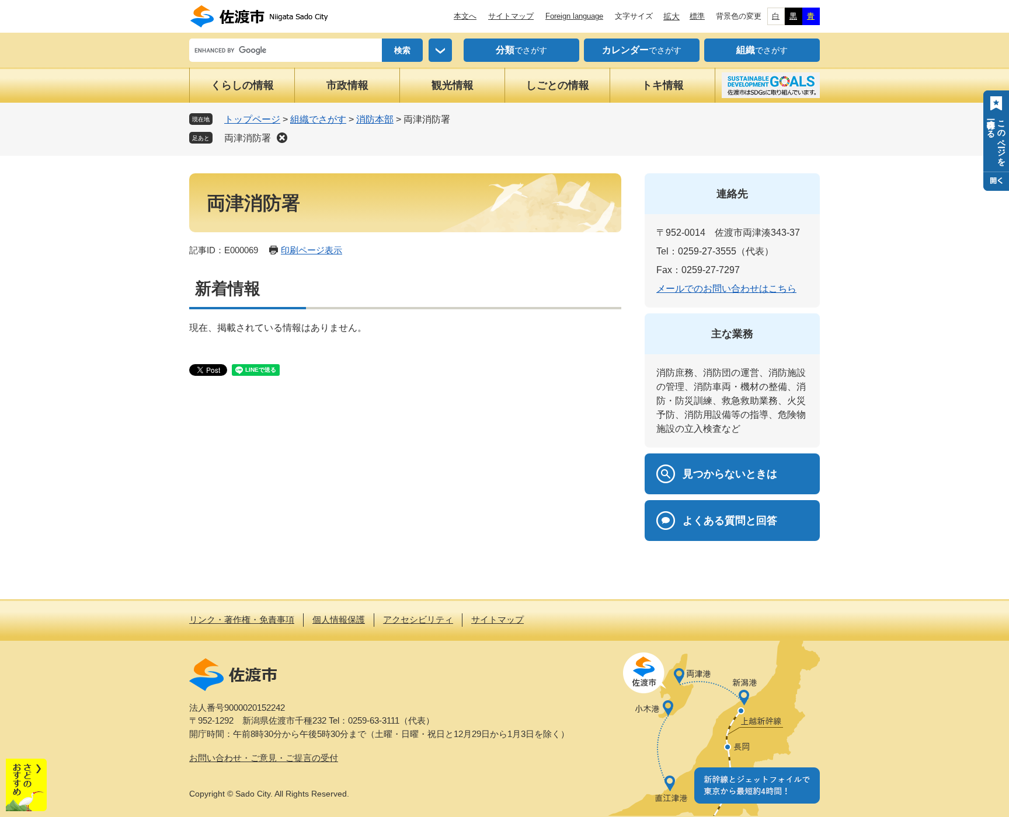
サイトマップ (511, 16)
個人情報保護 (338, 619)
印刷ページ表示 (311, 250)
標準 (697, 16)
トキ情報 (663, 85)
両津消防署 (247, 138)
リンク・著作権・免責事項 (241, 619)
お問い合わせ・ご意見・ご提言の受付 (263, 758)
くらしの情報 (242, 85)
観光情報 (453, 85)
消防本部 (375, 119)
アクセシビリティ (418, 619)
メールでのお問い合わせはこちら (726, 289)
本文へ (465, 16)
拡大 (671, 16)
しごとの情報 (557, 85)
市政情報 (347, 85)
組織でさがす (318, 119)
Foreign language (574, 16)
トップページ (252, 119)
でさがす (521, 50)
